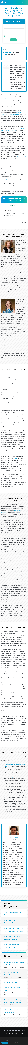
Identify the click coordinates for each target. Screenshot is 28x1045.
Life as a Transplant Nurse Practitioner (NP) (12, 1011)
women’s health (21, 156)
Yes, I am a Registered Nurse (12, 36)
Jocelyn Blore (15, 52)
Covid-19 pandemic (9, 180)
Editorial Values (7, 57)
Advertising (21, 1034)
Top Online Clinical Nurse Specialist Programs (12, 937)
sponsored (23, 44)
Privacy (15, 1036)
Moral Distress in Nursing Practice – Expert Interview (12, 1001)
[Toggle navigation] (26, 2)
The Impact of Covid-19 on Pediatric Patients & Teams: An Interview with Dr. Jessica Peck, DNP (14, 986)
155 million (7, 98)
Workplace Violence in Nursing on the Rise (14, 963)
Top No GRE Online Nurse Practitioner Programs (12, 921)
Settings (12, 1042)
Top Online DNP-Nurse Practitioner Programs (11, 945)
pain (10, 679)
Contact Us (14, 1034)
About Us (8, 1034)
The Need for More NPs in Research (12, 973)
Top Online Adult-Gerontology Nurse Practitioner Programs (13, 929)
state (15, 458)
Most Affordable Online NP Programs (13, 913)
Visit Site (14, 218)
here (21, 799)
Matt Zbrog (8, 50)
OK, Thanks (5, 1042)
